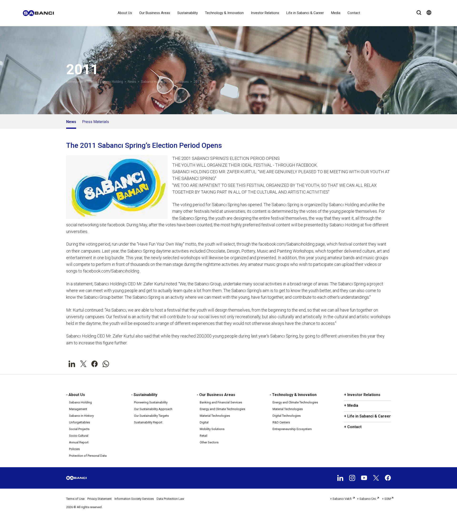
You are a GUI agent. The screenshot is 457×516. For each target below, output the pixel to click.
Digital (204, 422)
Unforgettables (79, 422)
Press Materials (95, 121)
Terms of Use (75, 499)
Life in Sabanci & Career (305, 13)
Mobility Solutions (212, 429)
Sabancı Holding (80, 402)
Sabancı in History (81, 415)
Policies (74, 449)
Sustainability (187, 13)
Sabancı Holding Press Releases (165, 82)
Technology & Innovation (224, 13)
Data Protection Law (170, 499)
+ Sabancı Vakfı (341, 499)
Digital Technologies (287, 415)
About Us (125, 13)
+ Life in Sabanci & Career (367, 416)
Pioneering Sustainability (151, 402)
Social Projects (79, 429)
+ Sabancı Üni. (367, 499)
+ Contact (353, 427)
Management (78, 409)
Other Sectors (209, 442)
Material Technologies (215, 415)
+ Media (351, 405)
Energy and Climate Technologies (222, 409)
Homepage (74, 82)
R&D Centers (281, 422)
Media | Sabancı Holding (105, 82)
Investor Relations (265, 13)
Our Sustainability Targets (151, 415)
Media (335, 13)
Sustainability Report (148, 422)
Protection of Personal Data (88, 455)
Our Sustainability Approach (153, 409)
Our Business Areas (154, 13)
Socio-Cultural (78, 435)
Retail (203, 435)
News (132, 82)
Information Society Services (134, 499)
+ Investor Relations (362, 394)
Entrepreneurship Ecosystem (292, 429)
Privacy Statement (99, 499)
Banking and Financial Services (221, 402)
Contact (354, 13)
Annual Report (79, 442)
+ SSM (386, 499)
